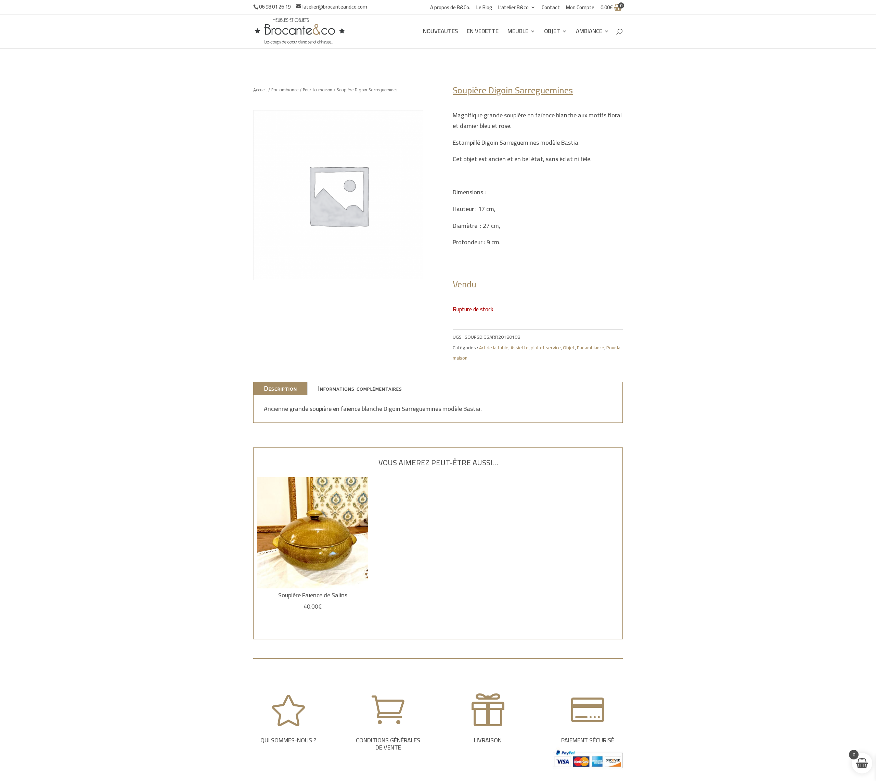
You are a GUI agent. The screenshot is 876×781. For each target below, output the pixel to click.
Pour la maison (317, 90)
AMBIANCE (589, 33)
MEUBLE (517, 33)
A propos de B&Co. (450, 8)
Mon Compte (580, 8)
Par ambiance (284, 90)
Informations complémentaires (360, 388)
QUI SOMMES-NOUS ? (288, 740)
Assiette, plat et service (536, 347)
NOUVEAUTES (440, 33)
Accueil (260, 90)
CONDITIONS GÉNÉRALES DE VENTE (388, 743)
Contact (551, 8)
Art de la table (493, 347)
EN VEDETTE (483, 33)
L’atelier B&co (513, 8)
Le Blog (484, 8)
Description (280, 388)
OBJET (552, 33)
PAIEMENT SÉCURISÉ (587, 740)
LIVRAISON (488, 740)
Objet (569, 347)
